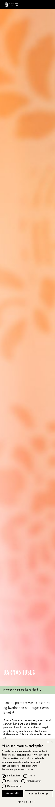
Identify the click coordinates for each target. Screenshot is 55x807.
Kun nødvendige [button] (39, 794)
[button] (27, 802)
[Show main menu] (47, 4)
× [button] (52, 742)
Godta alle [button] (12, 794)
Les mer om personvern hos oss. (18, 770)
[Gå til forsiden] (12, 4)
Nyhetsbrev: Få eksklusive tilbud (20, 690)
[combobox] (48, 742)
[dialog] (27, 773)
